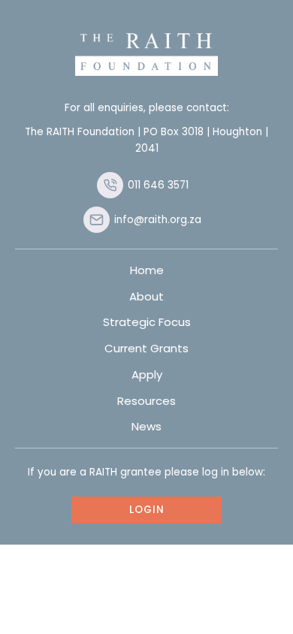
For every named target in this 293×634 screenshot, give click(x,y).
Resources (146, 401)
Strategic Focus (147, 322)
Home (147, 270)
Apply (146, 374)
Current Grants (146, 348)
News (146, 426)
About (146, 296)
